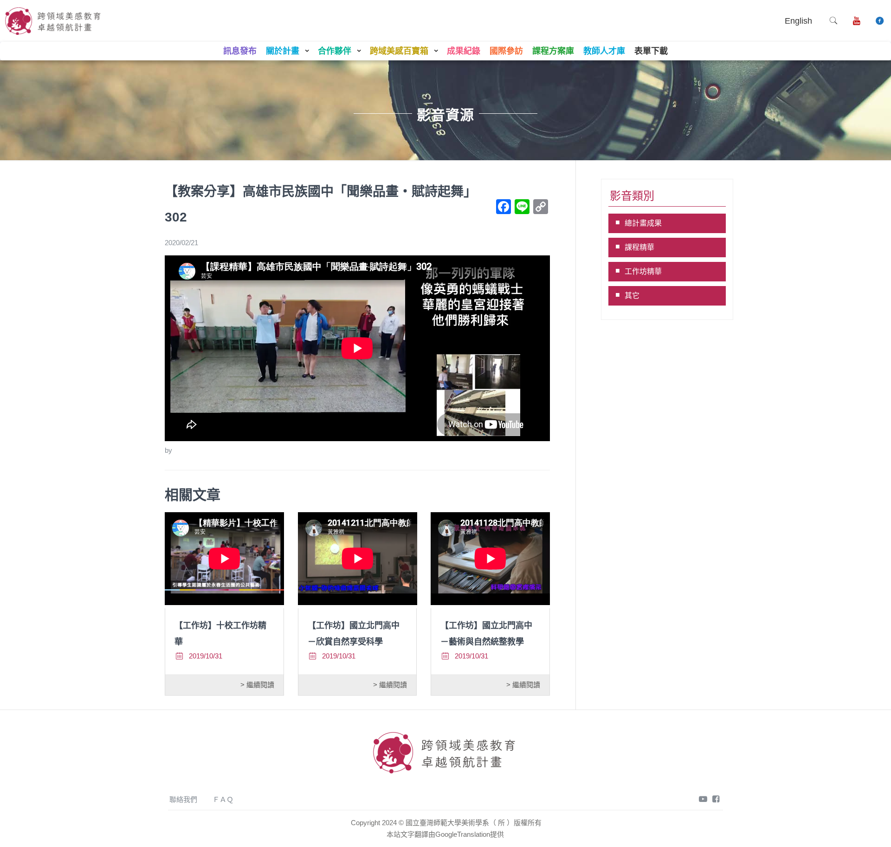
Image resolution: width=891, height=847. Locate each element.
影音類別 (632, 195)
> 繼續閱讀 (257, 685)
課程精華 (639, 247)
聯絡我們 (183, 799)
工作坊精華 (643, 271)
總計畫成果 (643, 223)
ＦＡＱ (223, 799)
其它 (632, 296)
